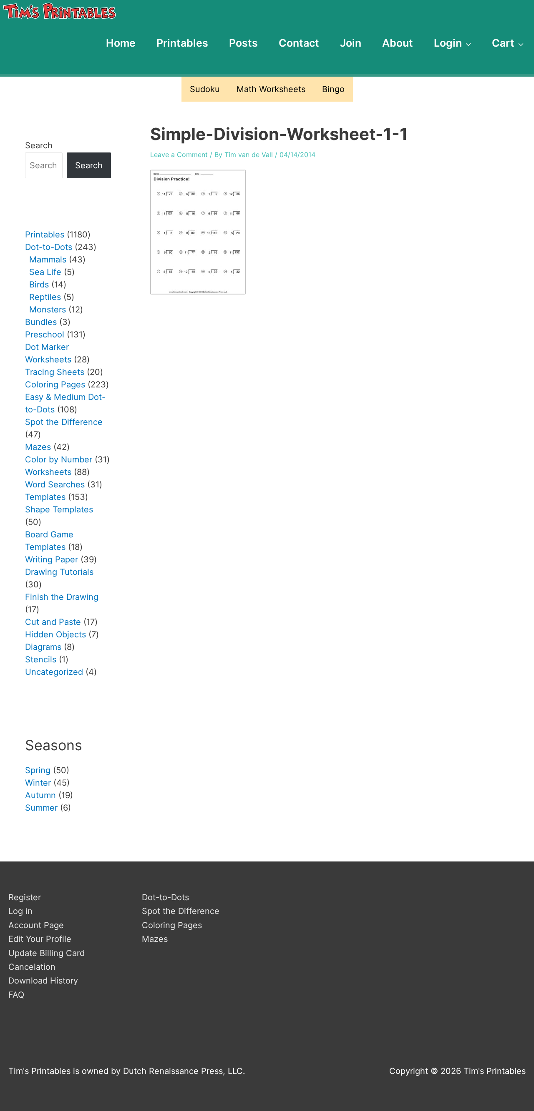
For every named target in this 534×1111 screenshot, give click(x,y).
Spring (37, 770)
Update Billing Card (46, 953)
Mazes (155, 939)
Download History (43, 981)
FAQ (16, 995)
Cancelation (31, 967)
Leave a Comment (179, 154)
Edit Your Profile (39, 939)
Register (24, 897)
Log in (20, 911)
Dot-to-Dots (165, 897)
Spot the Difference (180, 911)
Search (39, 145)
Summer (41, 808)
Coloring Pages (172, 925)
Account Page (36, 925)
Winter (38, 783)
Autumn (40, 795)
